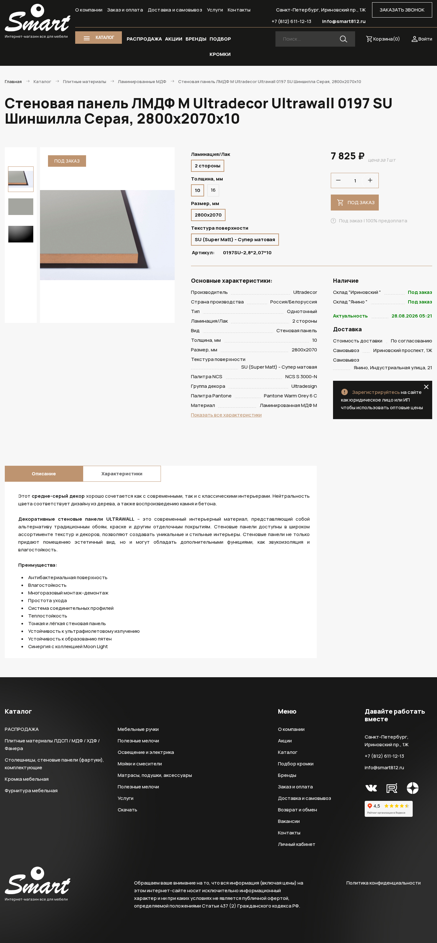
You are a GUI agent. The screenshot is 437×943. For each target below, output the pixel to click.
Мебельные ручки (138, 729)
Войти (425, 38)
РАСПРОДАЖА (144, 38)
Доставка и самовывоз (175, 9)
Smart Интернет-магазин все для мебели (37, 21)
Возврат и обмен (297, 809)
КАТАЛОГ (105, 37)
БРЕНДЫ (196, 38)
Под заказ (361, 202)
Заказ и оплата (125, 9)
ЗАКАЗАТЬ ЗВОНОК (402, 9)
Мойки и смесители (140, 763)
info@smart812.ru (344, 21)
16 (213, 190)
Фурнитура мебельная (31, 790)
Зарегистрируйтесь (376, 392)
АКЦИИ (173, 38)
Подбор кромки (296, 763)
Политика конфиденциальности (383, 882)
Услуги (215, 9)
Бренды (287, 775)
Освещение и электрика (146, 752)
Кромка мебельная (27, 779)
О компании (88, 9)
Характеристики (121, 473)
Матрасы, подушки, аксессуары (155, 775)
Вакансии (289, 821)
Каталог (288, 752)
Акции (285, 740)
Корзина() (386, 38)
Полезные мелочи (138, 740)
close (426, 387)
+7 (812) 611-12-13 (292, 21)
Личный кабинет (296, 844)
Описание (44, 473)
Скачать (127, 809)
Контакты (239, 9)
